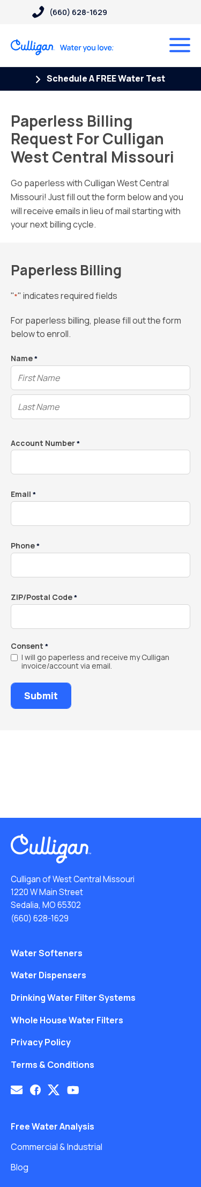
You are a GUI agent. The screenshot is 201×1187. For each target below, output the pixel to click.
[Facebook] (35, 1090)
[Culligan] (62, 47)
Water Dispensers (48, 975)
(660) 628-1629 (40, 918)
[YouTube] (73, 1090)
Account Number (45, 443)
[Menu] (179, 45)
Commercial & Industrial (56, 1147)
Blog (19, 1167)
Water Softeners (47, 953)
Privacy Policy (41, 1042)
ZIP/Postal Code (44, 597)
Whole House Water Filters (67, 1020)
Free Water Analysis (52, 1126)
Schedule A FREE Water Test (105, 78)
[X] (53, 1090)
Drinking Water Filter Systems (73, 997)
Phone (25, 546)
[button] (17, 1090)
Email (23, 494)
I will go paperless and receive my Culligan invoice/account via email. (95, 662)
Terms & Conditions (52, 1065)
